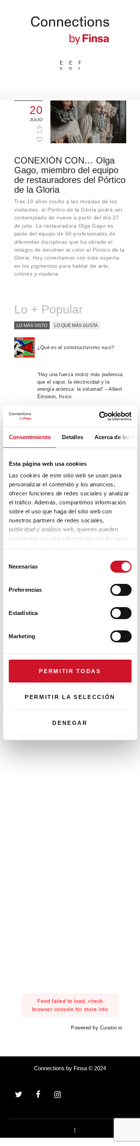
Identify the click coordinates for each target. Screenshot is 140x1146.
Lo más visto (31, 325)
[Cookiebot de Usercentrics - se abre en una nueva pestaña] (99, 416)
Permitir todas (70, 671)
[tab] (32, 326)
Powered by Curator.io (96, 1027)
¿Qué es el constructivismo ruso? (75, 347)
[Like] (40, 139)
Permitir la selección (70, 697)
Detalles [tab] (72, 437)
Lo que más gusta (76, 325)
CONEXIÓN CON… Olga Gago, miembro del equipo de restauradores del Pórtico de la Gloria (69, 175)
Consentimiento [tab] (29, 437)
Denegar (70, 723)
